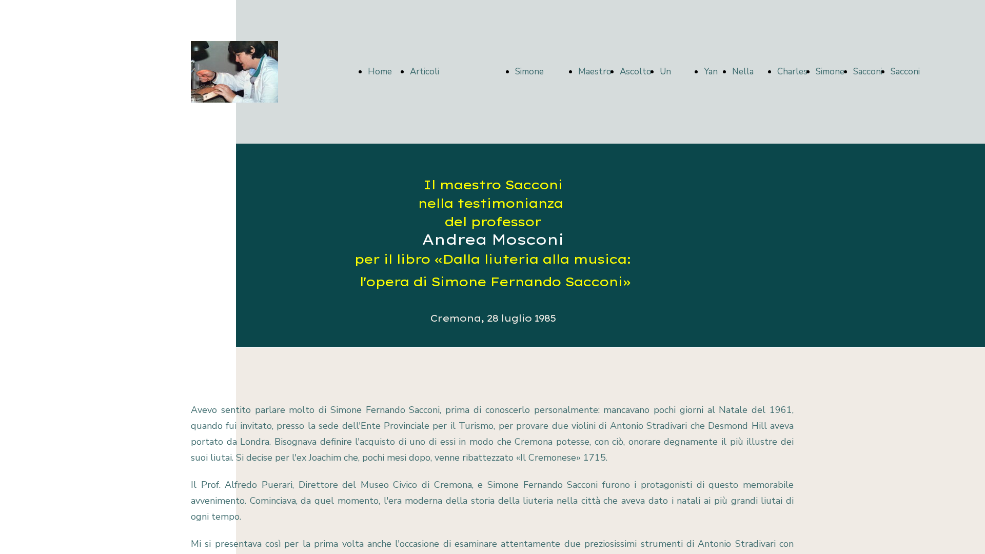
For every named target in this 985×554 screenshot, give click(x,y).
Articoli (424, 71)
